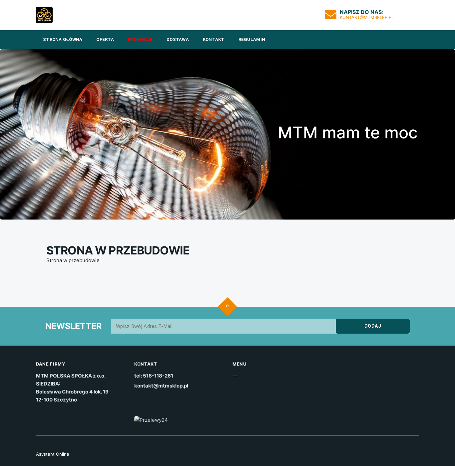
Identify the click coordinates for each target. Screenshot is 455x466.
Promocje (140, 39)
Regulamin (251, 39)
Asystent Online (52, 454)
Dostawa (178, 39)
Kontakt (214, 39)
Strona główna (62, 39)
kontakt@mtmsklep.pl (367, 17)
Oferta (105, 39)
